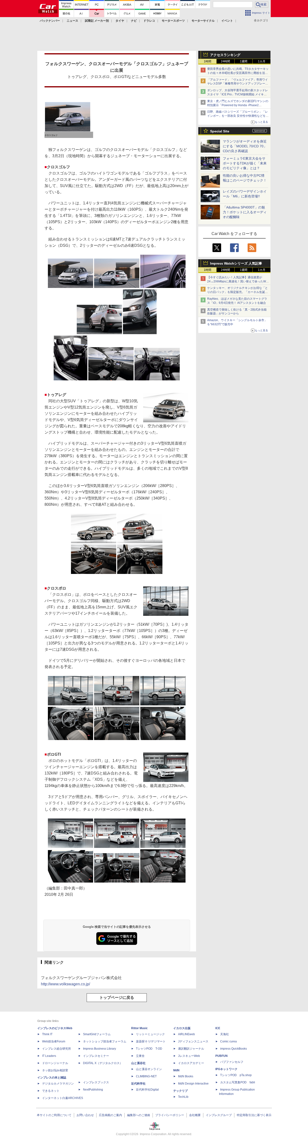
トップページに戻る (116, 997)
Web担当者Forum (53, 1041)
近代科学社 (138, 1083)
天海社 (224, 1034)
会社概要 (195, 1115)
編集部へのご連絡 (138, 1115)
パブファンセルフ (231, 1062)
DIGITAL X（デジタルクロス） (102, 1063)
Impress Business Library (99, 1048)
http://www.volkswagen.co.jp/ (65, 984)
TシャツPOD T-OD (149, 1048)
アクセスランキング (225, 55)
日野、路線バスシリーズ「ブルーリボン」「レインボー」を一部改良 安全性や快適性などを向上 (238, 116)
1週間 (243, 61)
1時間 (207, 61)
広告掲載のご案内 (110, 1115)
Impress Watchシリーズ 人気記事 (236, 263)
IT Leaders (49, 1056)
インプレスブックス (96, 1082)
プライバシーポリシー (169, 1115)
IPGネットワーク (226, 1069)
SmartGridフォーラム (97, 1034)
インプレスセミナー (96, 1056)
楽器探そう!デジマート (151, 1041)
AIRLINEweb (186, 1034)
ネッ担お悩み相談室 (55, 1070)
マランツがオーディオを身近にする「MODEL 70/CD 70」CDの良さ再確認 (245, 146)
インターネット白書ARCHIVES (62, 1098)
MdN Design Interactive (193, 1083)
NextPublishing (93, 1089)
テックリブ (180, 1090)
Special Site (219, 131)
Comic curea (228, 1041)
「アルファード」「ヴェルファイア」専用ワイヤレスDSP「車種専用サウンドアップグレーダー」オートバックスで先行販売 (237, 84)
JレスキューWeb (189, 1056)
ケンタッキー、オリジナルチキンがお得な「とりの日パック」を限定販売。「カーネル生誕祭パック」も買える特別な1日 (237, 292)
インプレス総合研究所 (56, 1048)
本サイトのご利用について (54, 1115)
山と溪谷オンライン (149, 1069)
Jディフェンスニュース (193, 1041)
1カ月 (261, 61)
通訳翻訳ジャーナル (191, 1048)
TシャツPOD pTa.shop (236, 1075)
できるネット (50, 1090)
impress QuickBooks (233, 1048)
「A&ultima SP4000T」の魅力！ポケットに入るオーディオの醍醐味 (245, 212)
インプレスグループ (219, 1115)
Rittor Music (139, 1028)
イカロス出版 (182, 1028)
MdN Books (185, 1076)
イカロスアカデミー (191, 1063)
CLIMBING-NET (146, 1076)
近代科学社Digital (147, 1089)
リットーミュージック (150, 1034)
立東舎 (140, 1056)
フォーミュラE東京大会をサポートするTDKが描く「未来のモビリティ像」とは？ (245, 163)
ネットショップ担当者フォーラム (104, 1041)
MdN (176, 1070)
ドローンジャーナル (55, 1063)
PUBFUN (221, 1056)
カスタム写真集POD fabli (237, 1082)
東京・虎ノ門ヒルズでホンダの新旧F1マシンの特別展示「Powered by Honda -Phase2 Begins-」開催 (237, 105)
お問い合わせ (85, 1115)
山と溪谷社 (138, 1063)
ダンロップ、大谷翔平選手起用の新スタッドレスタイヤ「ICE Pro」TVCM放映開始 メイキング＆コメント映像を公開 (237, 94)
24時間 (225, 61)
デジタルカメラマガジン (58, 1083)
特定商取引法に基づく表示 (254, 1115)
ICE (217, 1028)
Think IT (47, 1034)
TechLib (183, 1096)
